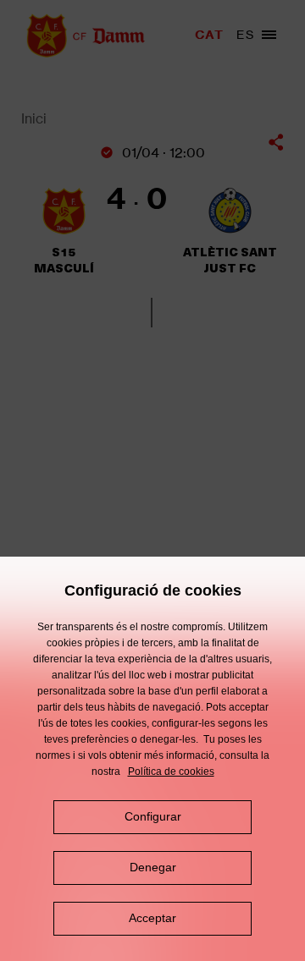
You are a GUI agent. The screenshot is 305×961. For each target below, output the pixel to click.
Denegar (153, 867)
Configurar (153, 816)
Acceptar (152, 918)
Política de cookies (171, 771)
